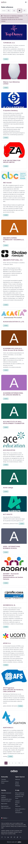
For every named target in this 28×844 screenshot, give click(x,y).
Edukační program (6, 801)
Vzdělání (6, 59)
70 (19, 763)
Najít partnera (4, 806)
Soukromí (17, 810)
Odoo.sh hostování (6, 793)
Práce (16, 798)
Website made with (12, 842)
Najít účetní (4, 803)
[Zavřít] (26, 15)
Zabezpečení (18, 812)
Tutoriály (3, 779)
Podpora (3, 795)
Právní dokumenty (20, 809)
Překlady (17, 785)
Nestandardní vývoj (6, 799)
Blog (16, 804)
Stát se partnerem (6, 808)
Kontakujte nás (19, 796)
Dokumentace (4, 781)
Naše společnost (19, 793)
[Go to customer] (14, 32)
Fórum (2, 783)
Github (17, 782)
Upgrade (3, 797)
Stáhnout (17, 779)
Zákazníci (17, 806)
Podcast (17, 802)
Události (17, 801)
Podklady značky (19, 794)
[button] (26, 2)
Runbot (17, 784)
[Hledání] (8, 10)
